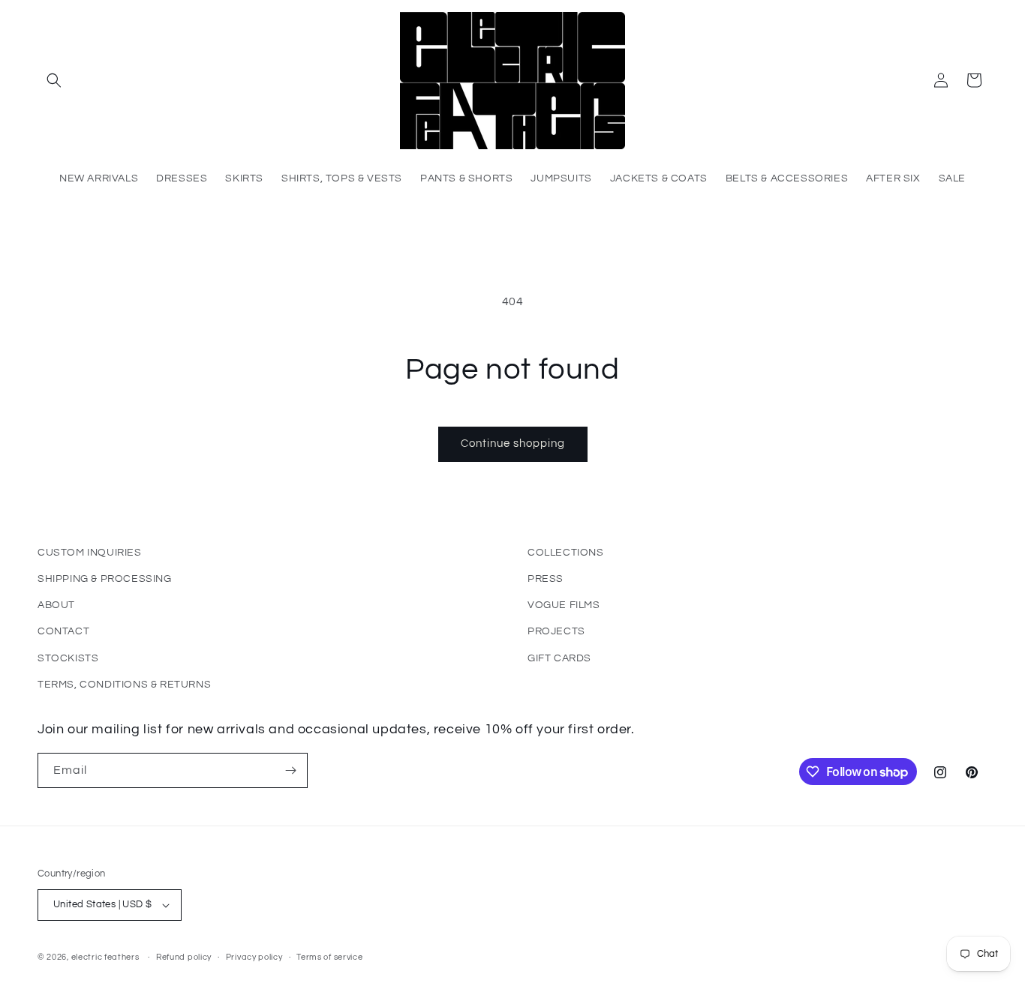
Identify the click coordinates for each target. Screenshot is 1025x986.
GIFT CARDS (559, 658)
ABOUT (56, 605)
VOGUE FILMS (564, 605)
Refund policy (184, 957)
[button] (54, 80)
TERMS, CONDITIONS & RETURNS (124, 684)
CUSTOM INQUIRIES (90, 552)
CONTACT (63, 631)
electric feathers (105, 957)
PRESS (546, 579)
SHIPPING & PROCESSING (105, 579)
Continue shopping (513, 443)
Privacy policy (254, 957)
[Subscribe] (290, 770)
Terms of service (329, 957)
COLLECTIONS (566, 552)
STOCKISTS (68, 658)
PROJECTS (556, 631)
